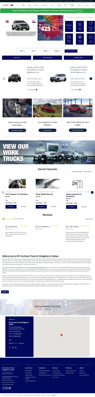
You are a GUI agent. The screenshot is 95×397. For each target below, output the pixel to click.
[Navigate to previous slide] (1, 28)
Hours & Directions (84, 375)
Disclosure (79, 10)
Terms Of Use (27, 395)
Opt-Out (48, 395)
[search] (93, 5)
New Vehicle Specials (44, 370)
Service (55, 368)
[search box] (79, 17)
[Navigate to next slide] (62, 28)
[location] (74, 1)
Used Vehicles (28, 375)
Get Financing (47, 130)
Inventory (28, 368)
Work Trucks (28, 373)
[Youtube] (16, 347)
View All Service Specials (77, 171)
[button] (61, 335)
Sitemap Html (37, 395)
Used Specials (42, 373)
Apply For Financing (71, 370)
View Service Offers (17, 130)
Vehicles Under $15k (30, 381)
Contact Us (5, 292)
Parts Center (55, 377)
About (81, 368)
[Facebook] (10, 347)
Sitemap (32, 395)
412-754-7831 (16, 331)
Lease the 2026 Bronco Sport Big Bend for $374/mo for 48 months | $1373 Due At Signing (44, 10)
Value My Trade (70, 373)
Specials (42, 368)
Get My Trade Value (78, 130)
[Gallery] (31, 28)
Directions (11, 343)
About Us (81, 370)
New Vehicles (28, 370)
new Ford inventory (38, 267)
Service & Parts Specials (45, 375)
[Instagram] (13, 347)
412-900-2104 (18, 333)
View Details (75, 89)
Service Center (56, 370)
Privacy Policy (20, 395)
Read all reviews (89, 218)
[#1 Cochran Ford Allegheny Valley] (9, 5)
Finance (69, 368)
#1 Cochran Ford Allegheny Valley (9, 395)
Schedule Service (87, 171)
